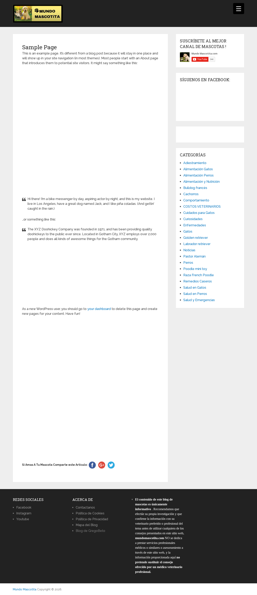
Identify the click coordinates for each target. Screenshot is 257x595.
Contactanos (85, 507)
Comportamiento (196, 200)
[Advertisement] (90, 130)
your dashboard (99, 309)
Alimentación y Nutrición (201, 182)
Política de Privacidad (92, 519)
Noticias (189, 250)
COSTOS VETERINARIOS (202, 206)
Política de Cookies (90, 513)
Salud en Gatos (194, 287)
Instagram (23, 513)
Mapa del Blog (87, 525)
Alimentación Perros (198, 175)
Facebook (23, 507)
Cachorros (191, 194)
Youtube (22, 519)
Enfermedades (194, 225)
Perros (188, 263)
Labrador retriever (196, 244)
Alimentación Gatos (198, 169)
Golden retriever (195, 238)
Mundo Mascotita (24, 589)
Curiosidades (193, 219)
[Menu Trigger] (238, 8)
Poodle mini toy (195, 269)
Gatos (187, 231)
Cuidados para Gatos (199, 213)
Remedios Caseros (197, 281)
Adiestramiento (194, 163)
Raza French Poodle (198, 275)
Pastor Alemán (194, 256)
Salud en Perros (195, 294)
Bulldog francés (195, 188)
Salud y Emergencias (199, 300)
